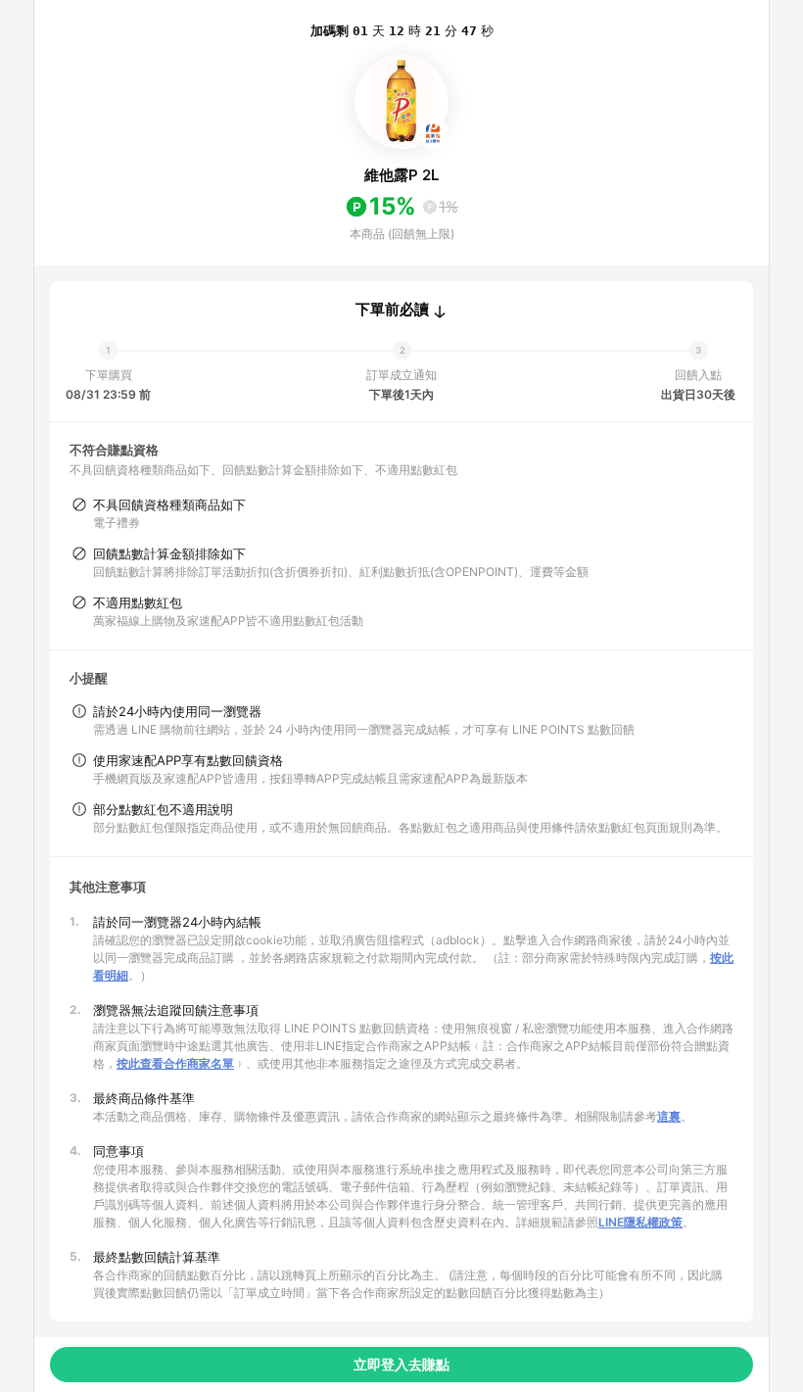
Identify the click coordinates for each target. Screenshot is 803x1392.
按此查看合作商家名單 (175, 1063)
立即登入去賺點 (401, 1364)
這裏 (669, 1116)
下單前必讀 (392, 309)
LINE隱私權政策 (640, 1222)
